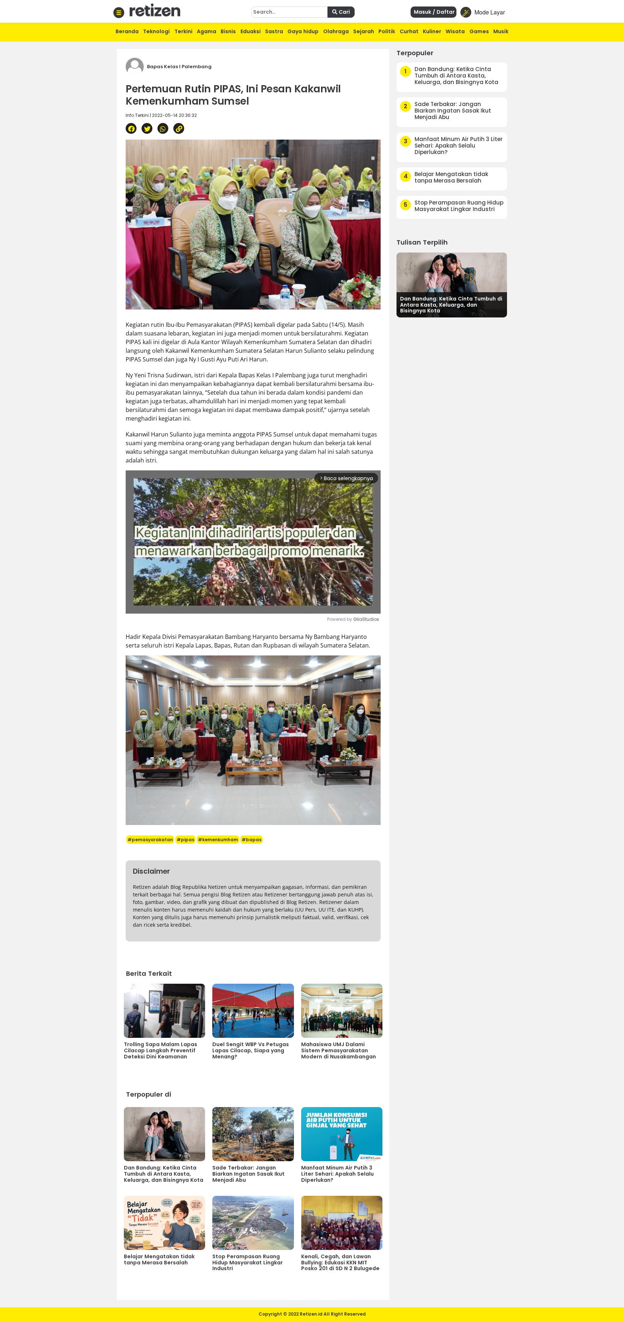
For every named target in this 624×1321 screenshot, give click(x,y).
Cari (343, 12)
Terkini (183, 31)
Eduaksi (250, 31)
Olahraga (336, 31)
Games (479, 31)
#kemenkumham (218, 840)
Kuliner (432, 31)
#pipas (185, 840)
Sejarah (363, 31)
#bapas (251, 840)
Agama (206, 31)
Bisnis (228, 31)
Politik (386, 31)
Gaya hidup (302, 31)
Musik (500, 31)
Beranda (127, 31)
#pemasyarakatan (150, 840)
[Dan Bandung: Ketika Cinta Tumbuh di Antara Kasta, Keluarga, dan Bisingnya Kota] (451, 284)
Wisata (455, 31)
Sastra (274, 31)
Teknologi (156, 31)
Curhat (409, 31)
